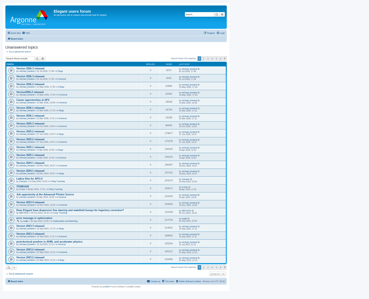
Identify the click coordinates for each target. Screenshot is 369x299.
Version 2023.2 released (30, 249)
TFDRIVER (22, 186)
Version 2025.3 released (30, 123)
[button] (225, 58)
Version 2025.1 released (30, 147)
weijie (25, 221)
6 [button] (220, 58)
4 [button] (212, 58)
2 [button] (203, 58)
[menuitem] (26, 33)
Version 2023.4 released (30, 202)
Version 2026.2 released (30, 84)
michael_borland (26, 71)
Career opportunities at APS (33, 100)
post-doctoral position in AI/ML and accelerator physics (49, 241)
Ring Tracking (58, 181)
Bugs (60, 71)
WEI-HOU (24, 213)
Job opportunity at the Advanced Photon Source (45, 194)
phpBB (106, 287)
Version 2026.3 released (30, 68)
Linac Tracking (60, 213)
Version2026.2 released (30, 92)
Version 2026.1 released (30, 107)
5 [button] (216, 58)
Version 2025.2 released (30, 131)
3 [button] (208, 58)
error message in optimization (34, 218)
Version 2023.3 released (30, 225)
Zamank (23, 181)
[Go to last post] (199, 69)
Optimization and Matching (65, 221)
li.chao (22, 189)
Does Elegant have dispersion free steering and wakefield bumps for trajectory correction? (70, 210)
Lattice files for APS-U (29, 178)
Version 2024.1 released (30, 163)
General (62, 79)
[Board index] (30, 17)
